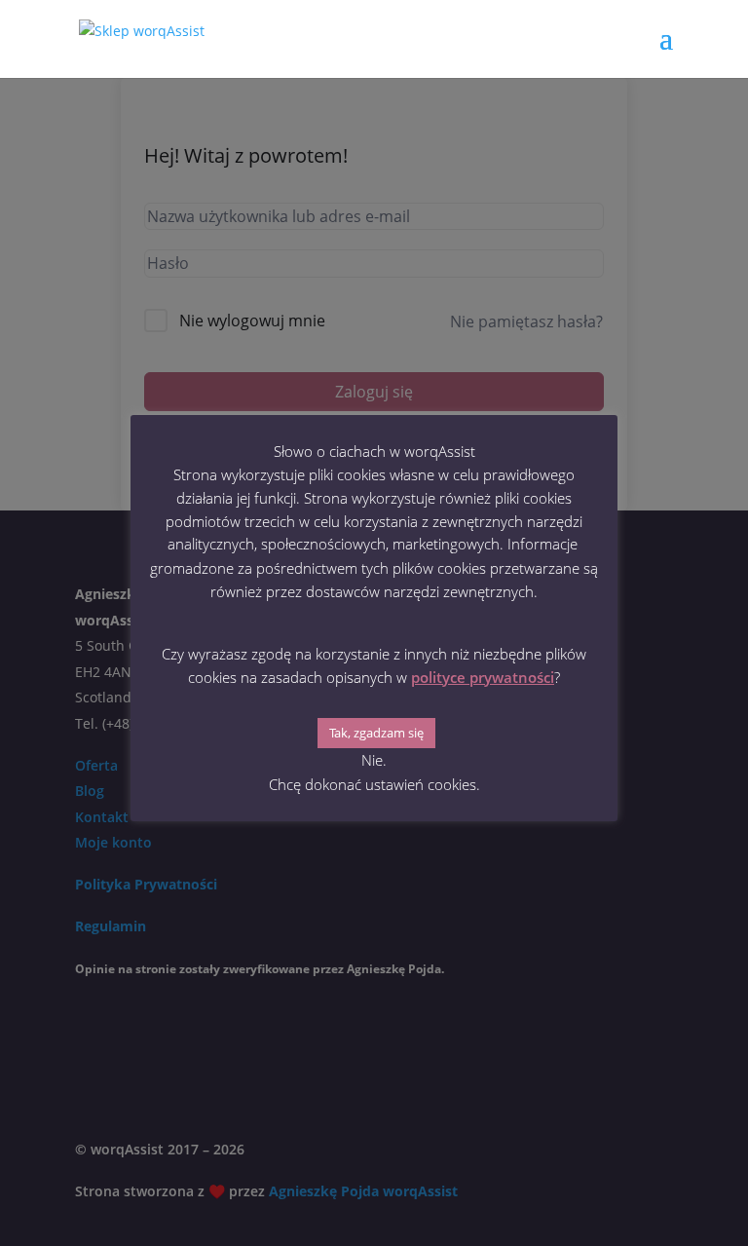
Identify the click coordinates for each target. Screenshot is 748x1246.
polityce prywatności (482, 677)
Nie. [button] (374, 760)
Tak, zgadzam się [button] (376, 732)
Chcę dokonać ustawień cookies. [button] (374, 784)
